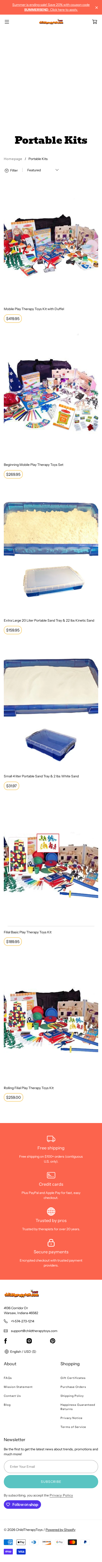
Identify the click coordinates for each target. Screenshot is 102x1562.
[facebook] (5, 1341)
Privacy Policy (61, 1495)
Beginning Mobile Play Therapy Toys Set (33, 465)
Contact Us (12, 1396)
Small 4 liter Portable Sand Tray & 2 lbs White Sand (41, 776)
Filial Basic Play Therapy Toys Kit (27, 932)
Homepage (13, 159)
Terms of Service (73, 1427)
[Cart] (94, 21)
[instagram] (29, 1341)
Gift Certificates (73, 1378)
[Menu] (7, 22)
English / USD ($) (22, 1351)
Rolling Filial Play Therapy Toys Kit (29, 1088)
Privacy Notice (71, 1418)
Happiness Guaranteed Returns (77, 1407)
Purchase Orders (73, 1387)
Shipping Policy (72, 1396)
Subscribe (51, 1482)
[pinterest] (52, 1341)
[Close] (96, 7)
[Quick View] (92, 297)
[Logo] (51, 22)
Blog (7, 1404)
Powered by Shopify (60, 1530)
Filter (13, 170)
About (10, 1363)
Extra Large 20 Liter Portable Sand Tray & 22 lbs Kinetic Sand (49, 620)
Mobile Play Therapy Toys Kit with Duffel (34, 309)
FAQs (8, 1378)
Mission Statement (18, 1387)
